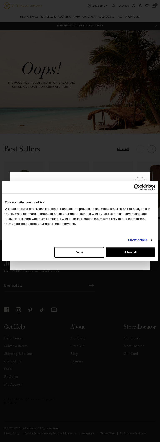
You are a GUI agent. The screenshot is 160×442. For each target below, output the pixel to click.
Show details (137, 240)
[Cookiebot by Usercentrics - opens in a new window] (137, 187)
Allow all (130, 252)
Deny (79, 252)
